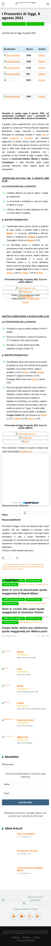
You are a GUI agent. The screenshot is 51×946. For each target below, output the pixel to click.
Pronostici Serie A (10, 584)
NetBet (20, 703)
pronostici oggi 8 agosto (10, 567)
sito (43, 135)
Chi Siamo (15, 937)
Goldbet (31, 237)
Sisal (19, 669)
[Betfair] (6, 685)
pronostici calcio (24, 564)
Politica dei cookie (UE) (25, 940)
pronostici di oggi (38, 564)
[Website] (37, 916)
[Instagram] (29, 916)
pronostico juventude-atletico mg (32, 567)
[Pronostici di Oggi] (25, 3)
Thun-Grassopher (26, 834)
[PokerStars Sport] (9, 719)
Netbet (30, 240)
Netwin (20, 652)
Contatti (36, 937)
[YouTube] (21, 916)
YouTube (28, 138)
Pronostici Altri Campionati (14, 24)
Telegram (14, 138)
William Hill (22, 737)
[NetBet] (6, 702)
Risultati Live (26, 451)
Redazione (26, 937)
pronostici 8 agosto (11, 564)
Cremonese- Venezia (27, 851)
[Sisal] (5, 668)
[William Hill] (8, 736)
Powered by (17, 503)
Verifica (41, 55)
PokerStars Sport (25, 720)
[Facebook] (13, 916)
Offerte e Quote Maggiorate (13, 599)
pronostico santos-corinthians (12, 569)
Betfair (10, 233)
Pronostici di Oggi (35, 24)
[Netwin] (6, 651)
